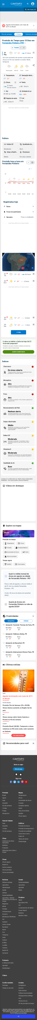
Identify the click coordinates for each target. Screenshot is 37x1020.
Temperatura (10, 543)
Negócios (5, 904)
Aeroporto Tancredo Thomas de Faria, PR (20, 625)
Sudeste (4, 922)
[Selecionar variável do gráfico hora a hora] (30, 168)
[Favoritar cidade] (25, 43)
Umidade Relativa (23, 547)
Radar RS (5, 950)
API (19, 905)
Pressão (9, 547)
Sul (3, 919)
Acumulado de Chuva (13, 552)
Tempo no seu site (7, 988)
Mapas (20, 793)
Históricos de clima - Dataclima (8, 841)
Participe (5, 985)
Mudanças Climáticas (9, 916)
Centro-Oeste (6, 924)
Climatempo (18, 769)
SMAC (20, 900)
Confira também (7, 983)
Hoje (3, 800)
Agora (4, 798)
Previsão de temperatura (26, 828)
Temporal (5, 935)
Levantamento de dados (25, 908)
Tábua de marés (23, 839)
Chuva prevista (7, 870)
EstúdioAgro (6, 968)
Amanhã (5, 803)
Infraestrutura (6, 911)
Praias (4, 811)
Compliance (22, 985)
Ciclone (4, 940)
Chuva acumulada (8, 872)
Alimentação (6, 887)
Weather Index (22, 915)
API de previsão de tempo (26, 1003)
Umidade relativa (23, 805)
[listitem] (10, 146)
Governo (5, 914)
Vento (26, 552)
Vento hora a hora (24, 833)
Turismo (4, 948)
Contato (21, 983)
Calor (4, 937)
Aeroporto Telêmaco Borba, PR (16, 634)
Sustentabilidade (7, 895)
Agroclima (5, 885)
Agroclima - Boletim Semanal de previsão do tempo (9, 899)
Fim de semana (7, 805)
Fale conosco (22, 990)
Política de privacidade (20, 1013)
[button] (27, 4)
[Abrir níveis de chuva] (15, 82)
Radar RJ (5, 864)
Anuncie (20, 988)
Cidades (26, 621)
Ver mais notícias (18, 735)
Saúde (4, 890)
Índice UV (21, 836)
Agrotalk (5, 965)
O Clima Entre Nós (7, 963)
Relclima (4, 845)
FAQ (19, 998)
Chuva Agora (21, 564)
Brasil (4, 795)
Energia (4, 909)
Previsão (5, 793)
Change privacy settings (25, 995)
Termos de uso (22, 1001)
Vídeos (4, 975)
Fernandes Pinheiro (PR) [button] (13, 43)
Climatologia (22, 841)
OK (18, 1016)
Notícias (5, 880)
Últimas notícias (7, 882)
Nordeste (5, 927)
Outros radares (7, 867)
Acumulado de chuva (24, 800)
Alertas (4, 892)
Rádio (20, 890)
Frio (3, 932)
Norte (4, 929)
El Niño (4, 942)
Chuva (22, 543)
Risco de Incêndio (12, 556)
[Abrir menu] (3, 4)
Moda (4, 906)
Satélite (9, 564)
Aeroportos (11, 621)
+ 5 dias (18, 332)
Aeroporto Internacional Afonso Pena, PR (20, 652)
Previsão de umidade (24, 831)
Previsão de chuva (24, 826)
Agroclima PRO (23, 902)
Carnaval (5, 953)
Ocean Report (22, 910)
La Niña (4, 945)
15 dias (18, 34)
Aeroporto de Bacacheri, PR (15, 643)
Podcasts (5, 848)
